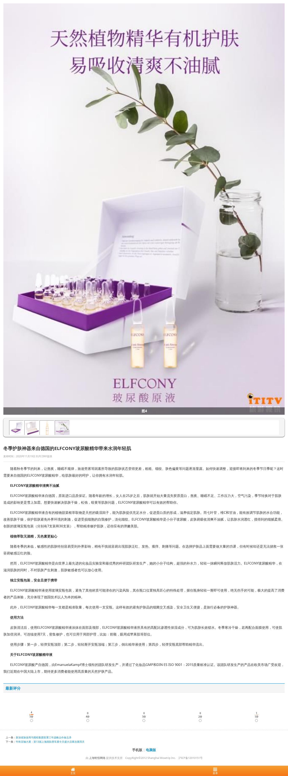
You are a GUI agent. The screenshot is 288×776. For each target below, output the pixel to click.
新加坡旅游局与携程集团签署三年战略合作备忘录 (43, 737)
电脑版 (151, 749)
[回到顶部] (282, 760)
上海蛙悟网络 (97, 758)
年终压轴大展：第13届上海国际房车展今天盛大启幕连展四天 (50, 741)
